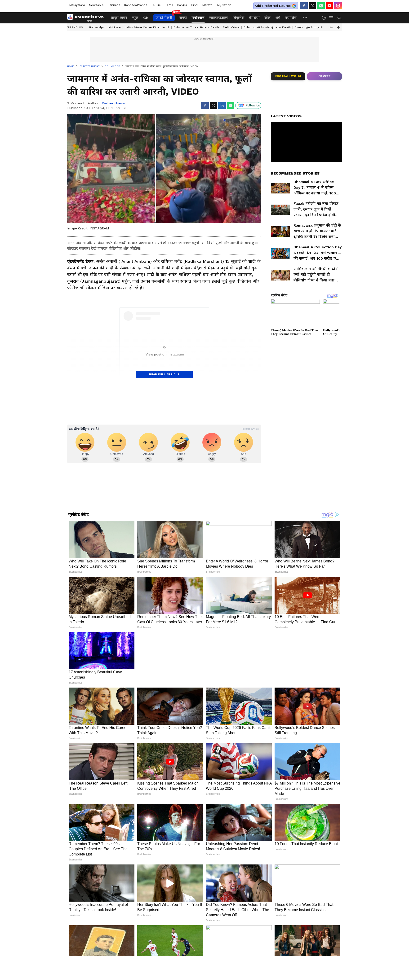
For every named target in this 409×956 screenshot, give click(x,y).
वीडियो (254, 17)
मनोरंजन (197, 17)
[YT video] (329, 5)
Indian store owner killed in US (147, 27)
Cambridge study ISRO (310, 27)
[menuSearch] (339, 18)
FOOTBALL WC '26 (288, 76)
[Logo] (87, 17)
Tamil (169, 5)
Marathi (207, 5)
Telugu (156, 5)
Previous (331, 27)
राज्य (183, 17)
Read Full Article (164, 374)
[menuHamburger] (331, 17)
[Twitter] (312, 5)
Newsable (96, 5)
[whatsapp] (321, 5)
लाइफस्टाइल (218, 17)
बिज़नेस (238, 17)
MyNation (224, 5)
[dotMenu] (305, 17)
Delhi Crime (231, 27)
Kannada (113, 5)
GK (145, 17)
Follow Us (253, 105)
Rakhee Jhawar (114, 103)
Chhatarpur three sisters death (196, 27)
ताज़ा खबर (119, 17)
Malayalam (77, 5)
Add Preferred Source (273, 6)
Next (338, 27)
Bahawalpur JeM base (105, 27)
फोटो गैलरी (164, 17)
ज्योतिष (291, 17)
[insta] (338, 5)
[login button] (325, 18)
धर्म (277, 17)
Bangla (182, 5)
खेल (267, 17)
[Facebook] (304, 5)
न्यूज (135, 17)
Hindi (194, 5)
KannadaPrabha (135, 5)
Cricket (324, 76)
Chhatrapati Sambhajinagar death (267, 27)
